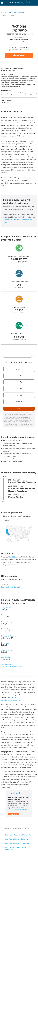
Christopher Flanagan (8, 636)
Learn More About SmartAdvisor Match (19, 835)
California (12, 12)
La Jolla (21, 12)
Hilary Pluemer (6, 608)
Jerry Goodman (6, 657)
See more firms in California (10, 587)
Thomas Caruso (6, 629)
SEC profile (16, 557)
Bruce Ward (5, 643)
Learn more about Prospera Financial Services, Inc (12, 665)
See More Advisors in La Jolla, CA (17, 843)
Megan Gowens (6, 650)
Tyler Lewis (5, 615)
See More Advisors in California (16, 839)
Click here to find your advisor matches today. (18, 809)
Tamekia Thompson (8, 622)
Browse (3, 12)
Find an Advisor (19, 55)
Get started (13, 814)
